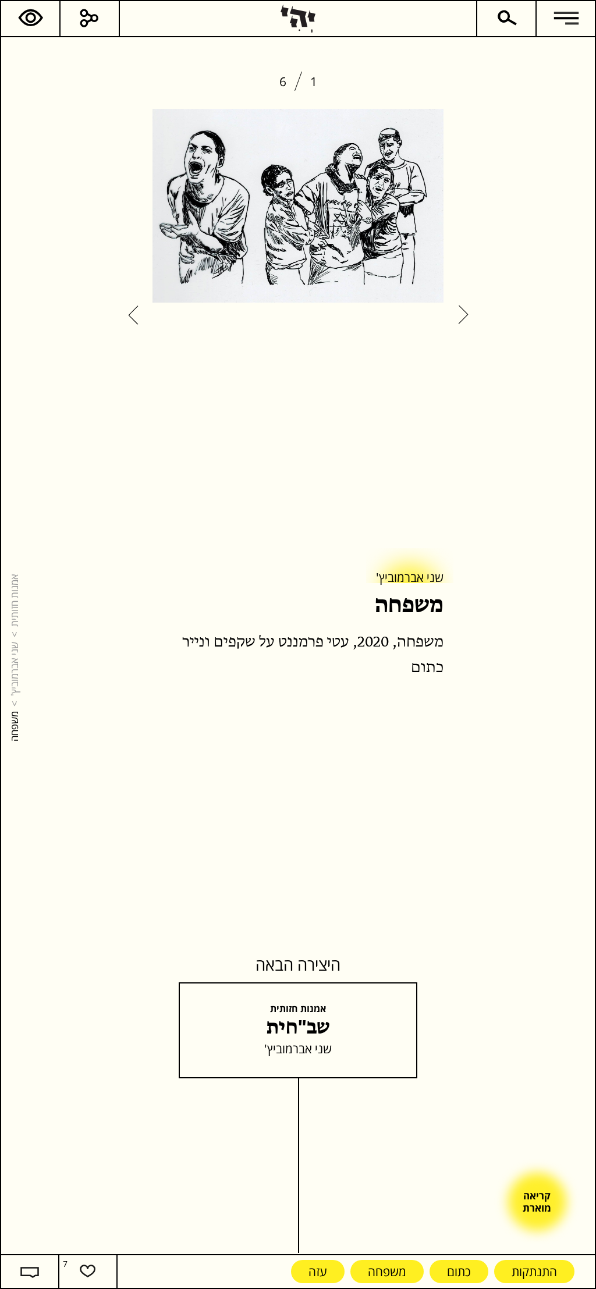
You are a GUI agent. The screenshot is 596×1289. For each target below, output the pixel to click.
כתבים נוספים (379, 712)
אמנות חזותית (14, 600)
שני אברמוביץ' (14, 669)
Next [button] (133, 315)
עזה (317, 1271)
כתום (459, 1271)
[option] (298, 207)
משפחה (387, 1271)
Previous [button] (463, 315)
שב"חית (298, 1028)
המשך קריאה (442, 712)
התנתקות (534, 1271)
